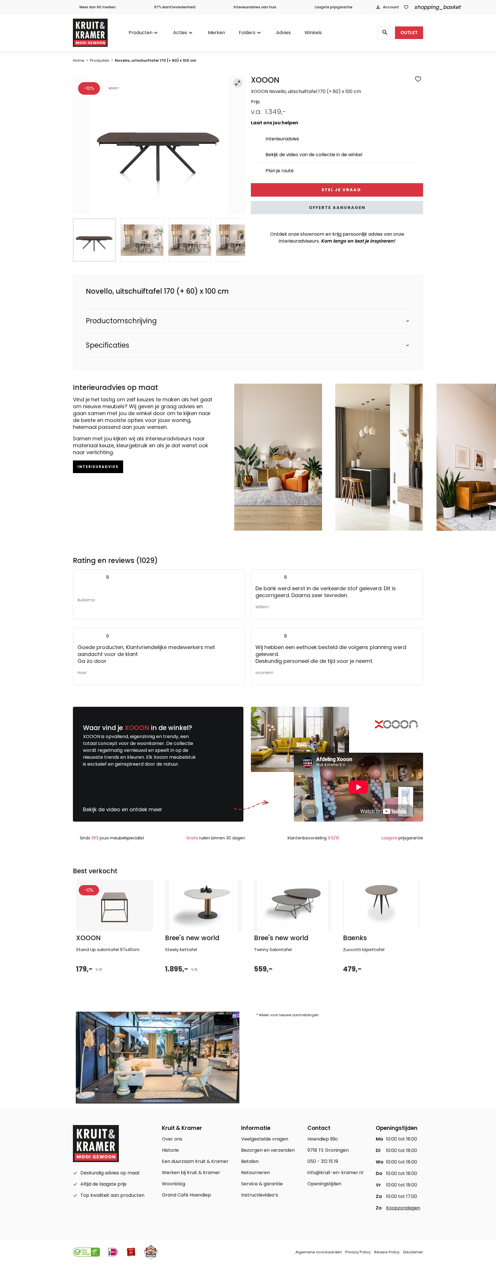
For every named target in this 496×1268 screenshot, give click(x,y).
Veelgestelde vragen (264, 1139)
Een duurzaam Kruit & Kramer (195, 1161)
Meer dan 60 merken (98, 7)
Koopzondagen (403, 1208)
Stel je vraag (340, 190)
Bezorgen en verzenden (268, 1150)
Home (78, 60)
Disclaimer (413, 1252)
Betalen (250, 1161)
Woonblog (173, 1183)
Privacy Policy (358, 1252)
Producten (140, 32)
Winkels (313, 32)
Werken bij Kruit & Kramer (191, 1172)
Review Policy (387, 1252)
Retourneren (255, 1172)
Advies (283, 32)
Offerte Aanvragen (337, 207)
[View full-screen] (237, 83)
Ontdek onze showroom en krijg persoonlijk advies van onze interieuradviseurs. (337, 237)
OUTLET (409, 32)
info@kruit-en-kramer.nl (335, 1172)
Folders (247, 32)
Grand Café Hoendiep (186, 1195)
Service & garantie (262, 1183)
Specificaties (107, 345)
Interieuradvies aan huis (255, 7)
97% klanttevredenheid (174, 7)
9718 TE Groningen (328, 1150)
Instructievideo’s (259, 1195)
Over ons (172, 1139)
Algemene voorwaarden (318, 1252)
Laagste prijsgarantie (333, 7)
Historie (170, 1150)
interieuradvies (98, 466)
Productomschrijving (121, 321)
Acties (180, 32)
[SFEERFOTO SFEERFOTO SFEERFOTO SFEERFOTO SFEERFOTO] (159, 145)
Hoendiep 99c (322, 1139)
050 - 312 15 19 (322, 1161)
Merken (216, 32)
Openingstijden (324, 1183)
